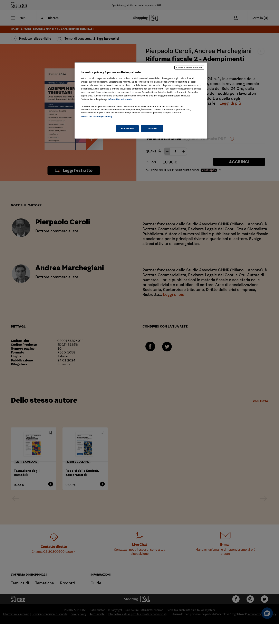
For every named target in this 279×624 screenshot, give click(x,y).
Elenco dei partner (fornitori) (96, 116)
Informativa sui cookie (120, 99)
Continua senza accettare (189, 67)
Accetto (152, 128)
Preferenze (127, 128)
